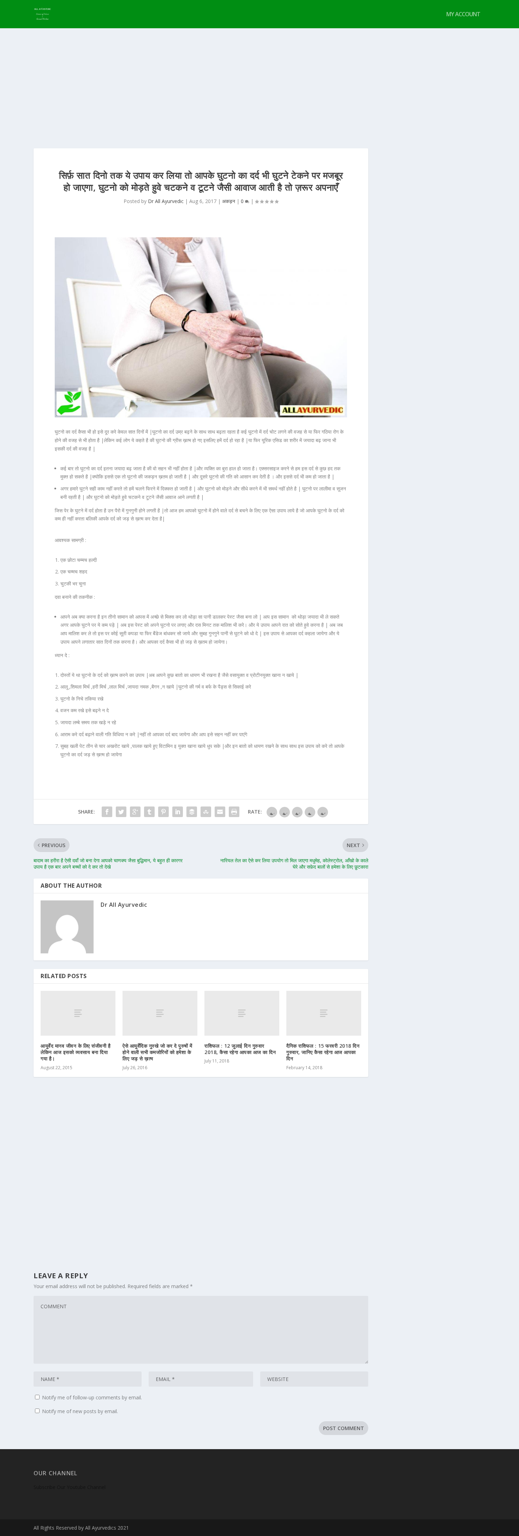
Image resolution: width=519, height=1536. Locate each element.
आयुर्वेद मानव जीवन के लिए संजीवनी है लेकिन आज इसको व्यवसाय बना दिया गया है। (76, 1052)
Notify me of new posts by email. (80, 1411)
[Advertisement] (259, 81)
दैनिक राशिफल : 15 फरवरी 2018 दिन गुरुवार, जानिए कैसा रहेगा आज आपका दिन (322, 1052)
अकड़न (228, 201)
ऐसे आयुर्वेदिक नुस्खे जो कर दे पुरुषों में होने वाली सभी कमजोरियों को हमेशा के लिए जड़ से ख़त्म (157, 1052)
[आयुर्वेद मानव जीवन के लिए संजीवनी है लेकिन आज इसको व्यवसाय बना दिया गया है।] (78, 1013)
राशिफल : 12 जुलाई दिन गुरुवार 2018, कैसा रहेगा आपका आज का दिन (240, 1048)
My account (463, 14)
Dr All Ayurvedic (166, 201)
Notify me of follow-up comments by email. (92, 1397)
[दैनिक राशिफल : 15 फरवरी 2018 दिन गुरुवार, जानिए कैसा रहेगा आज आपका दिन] (323, 1013)
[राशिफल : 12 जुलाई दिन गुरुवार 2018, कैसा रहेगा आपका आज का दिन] (241, 1013)
